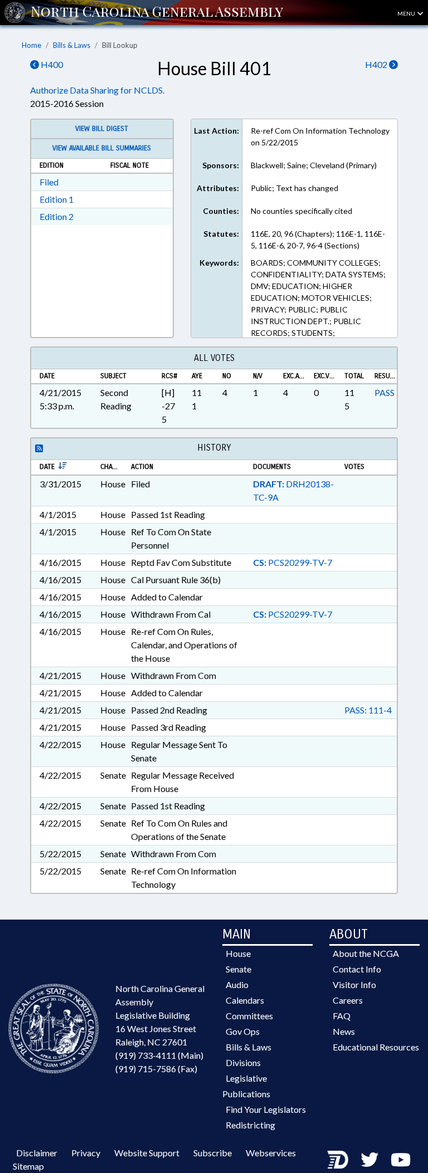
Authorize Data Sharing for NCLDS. (97, 90)
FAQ (342, 1015)
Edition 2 (57, 216)
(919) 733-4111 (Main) (159, 1055)
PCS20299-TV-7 (292, 562)
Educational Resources (376, 1047)
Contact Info (357, 969)
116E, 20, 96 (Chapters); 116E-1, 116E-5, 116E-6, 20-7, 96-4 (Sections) (318, 239)
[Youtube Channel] (400, 1159)
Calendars (245, 1000)
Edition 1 (57, 199)
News (344, 1031)
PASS (384, 392)
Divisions (243, 1062)
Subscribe (212, 1152)
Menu (406, 13)
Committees (249, 1015)
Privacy (85, 1152)
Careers (348, 1000)
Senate (238, 969)
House (238, 953)
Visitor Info (354, 984)
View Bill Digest (101, 128)
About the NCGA (366, 953)
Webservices (271, 1152)
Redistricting (250, 1125)
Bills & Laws (71, 45)
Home (31, 45)
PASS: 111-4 (368, 710)
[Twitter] (369, 1159)
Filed (49, 182)
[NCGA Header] (157, 12)
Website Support (146, 1152)
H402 (377, 64)
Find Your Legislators (266, 1109)
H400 (51, 64)
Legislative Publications (246, 1086)
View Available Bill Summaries (101, 148)
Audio (237, 984)
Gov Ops (243, 1031)
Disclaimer (36, 1152)
